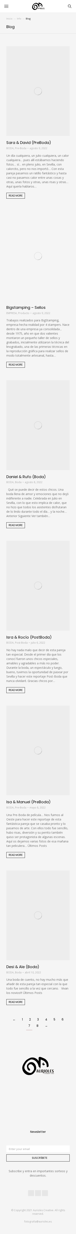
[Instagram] (38, 1193)
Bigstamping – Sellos (26, 307)
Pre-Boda (20, 148)
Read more (16, 195)
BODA (10, 148)
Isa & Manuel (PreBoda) (28, 801)
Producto (23, 313)
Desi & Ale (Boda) (22, 966)
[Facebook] (31, 1193)
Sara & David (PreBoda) (28, 142)
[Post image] (38, 91)
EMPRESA (11, 313)
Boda (18, 482)
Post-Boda (21, 642)
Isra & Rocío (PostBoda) (29, 637)
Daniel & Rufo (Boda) (26, 476)
